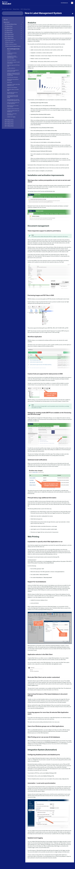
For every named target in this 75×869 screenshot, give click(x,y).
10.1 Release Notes (8, 30)
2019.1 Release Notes (25, 9)
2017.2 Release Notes (9, 123)
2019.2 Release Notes (9, 36)
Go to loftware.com (64, 2)
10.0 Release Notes (8, 32)
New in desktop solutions (12, 44)
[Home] (6, 3)
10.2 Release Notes (8, 28)
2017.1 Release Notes (9, 125)
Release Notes (16, 9)
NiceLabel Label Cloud (11, 40)
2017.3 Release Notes (9, 121)
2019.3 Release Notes (9, 34)
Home (6, 19)
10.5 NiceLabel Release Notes (11, 24)
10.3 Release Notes (8, 26)
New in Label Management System (14, 46)
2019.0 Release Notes (9, 119)
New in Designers (10, 42)
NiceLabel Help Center (7, 9)
